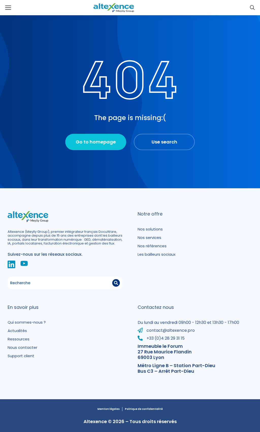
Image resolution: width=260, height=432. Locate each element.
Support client (21, 355)
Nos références (152, 246)
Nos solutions (150, 229)
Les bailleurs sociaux (156, 254)
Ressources (18, 339)
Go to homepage (96, 142)
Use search (164, 142)
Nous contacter (22, 347)
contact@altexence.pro (171, 330)
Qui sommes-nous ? (27, 322)
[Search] (116, 283)
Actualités (17, 330)
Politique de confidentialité (144, 409)
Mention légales (109, 409)
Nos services (149, 237)
